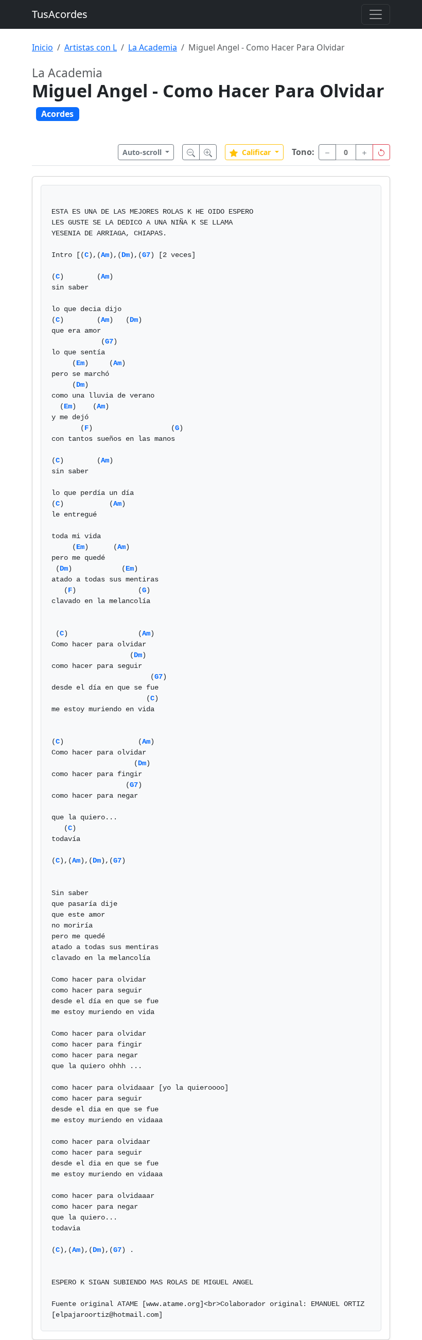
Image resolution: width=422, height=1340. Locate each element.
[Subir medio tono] (364, 152)
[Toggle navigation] (375, 14)
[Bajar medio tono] (327, 152)
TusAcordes (59, 14)
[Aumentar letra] (208, 152)
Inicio (42, 47)
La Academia (152, 47)
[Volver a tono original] (381, 152)
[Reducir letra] (191, 152)
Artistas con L (90, 47)
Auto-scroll (143, 152)
